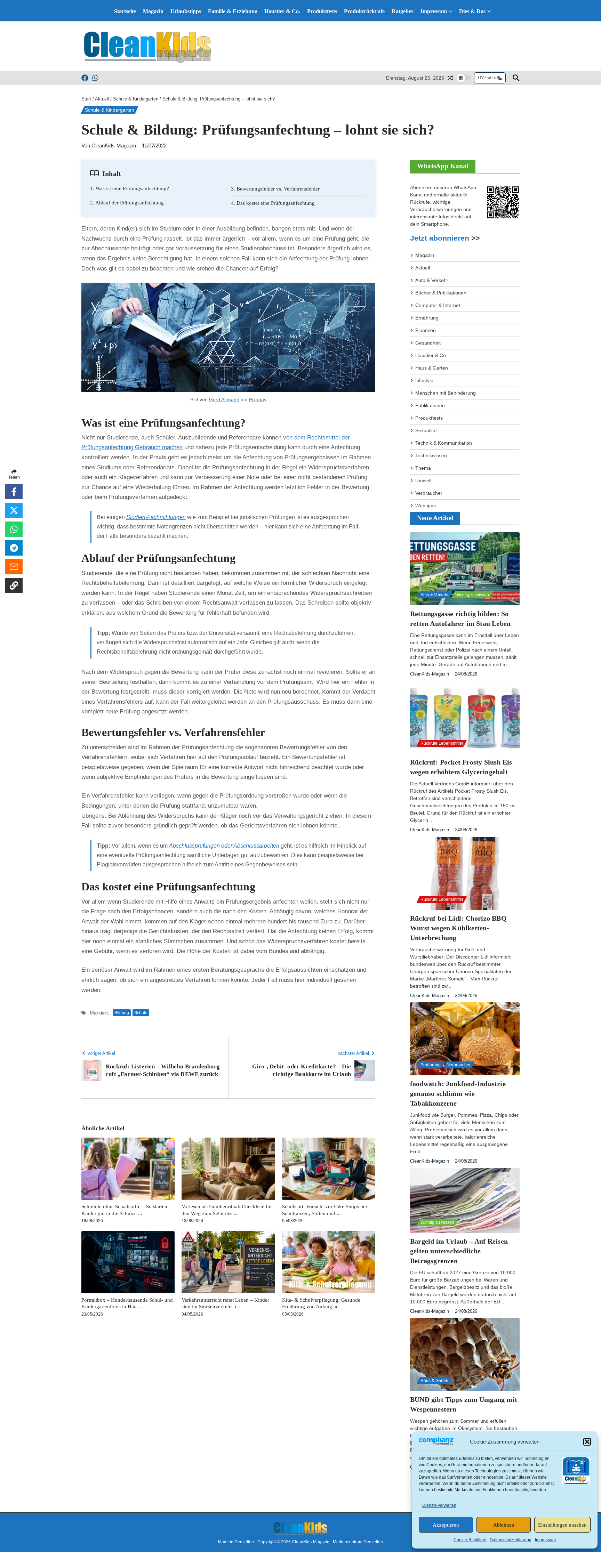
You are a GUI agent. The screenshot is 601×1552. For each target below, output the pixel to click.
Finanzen (425, 330)
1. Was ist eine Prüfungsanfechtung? (129, 188)
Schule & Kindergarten (135, 99)
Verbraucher (428, 493)
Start (86, 99)
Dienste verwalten (439, 1505)
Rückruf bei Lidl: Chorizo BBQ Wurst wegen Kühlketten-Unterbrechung (458, 927)
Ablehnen (503, 1525)
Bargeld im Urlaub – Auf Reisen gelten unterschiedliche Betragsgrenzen (459, 1250)
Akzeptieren (446, 1525)
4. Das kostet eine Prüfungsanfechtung (273, 203)
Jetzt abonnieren (439, 238)
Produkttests (322, 11)
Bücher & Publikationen (440, 293)
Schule (140, 1012)
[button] (587, 1441)
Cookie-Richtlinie (470, 1539)
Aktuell (102, 99)
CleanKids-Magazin (113, 145)
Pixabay (257, 399)
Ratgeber (403, 11)
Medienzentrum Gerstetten (358, 1541)
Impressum (545, 1539)
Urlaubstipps (185, 11)
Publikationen (430, 405)
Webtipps (425, 505)
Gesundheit (428, 343)
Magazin (153, 11)
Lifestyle (424, 380)
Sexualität (426, 430)
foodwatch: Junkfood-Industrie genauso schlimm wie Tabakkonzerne (458, 1093)
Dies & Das (472, 11)
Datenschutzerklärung (510, 1539)
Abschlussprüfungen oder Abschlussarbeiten (224, 846)
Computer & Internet (437, 305)
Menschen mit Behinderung (445, 393)
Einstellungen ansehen (562, 1525)
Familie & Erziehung (232, 11)
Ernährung (427, 318)
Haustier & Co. (282, 11)
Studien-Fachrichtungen (156, 517)
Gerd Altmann (224, 399)
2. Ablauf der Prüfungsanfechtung (127, 202)
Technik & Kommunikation (443, 443)
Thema (423, 468)
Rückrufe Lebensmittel (441, 743)
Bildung (121, 1012)
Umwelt (423, 480)
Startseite (125, 11)
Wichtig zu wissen (472, 594)
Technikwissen (431, 455)
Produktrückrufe (364, 11)
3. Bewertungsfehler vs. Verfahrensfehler (275, 189)
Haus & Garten (431, 368)
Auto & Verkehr (431, 280)
